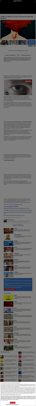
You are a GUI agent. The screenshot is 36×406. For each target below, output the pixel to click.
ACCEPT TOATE (12, 402)
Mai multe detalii (16, 386)
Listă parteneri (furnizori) (4, 400)
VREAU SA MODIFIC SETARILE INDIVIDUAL (12, 404)
